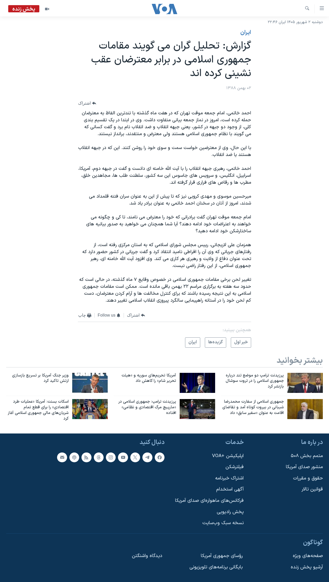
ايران (245, 33)
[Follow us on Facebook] (159, 457)
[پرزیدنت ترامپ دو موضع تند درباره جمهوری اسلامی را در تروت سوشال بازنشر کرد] (305, 383)
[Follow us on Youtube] (123, 457)
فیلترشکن (234, 467)
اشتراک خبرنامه (229, 478)
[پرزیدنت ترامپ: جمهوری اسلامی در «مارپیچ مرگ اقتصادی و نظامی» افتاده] (197, 409)
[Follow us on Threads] (99, 457)
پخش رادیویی (230, 511)
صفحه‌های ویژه (308, 555)
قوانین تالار (312, 489)
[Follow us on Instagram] (111, 457)
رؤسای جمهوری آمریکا (222, 555)
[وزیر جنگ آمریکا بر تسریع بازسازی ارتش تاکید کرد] (90, 383)
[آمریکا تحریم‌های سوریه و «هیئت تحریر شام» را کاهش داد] (197, 383)
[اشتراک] (62, 457)
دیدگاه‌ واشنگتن (147, 555)
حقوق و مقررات (308, 478)
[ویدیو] (47, 9)
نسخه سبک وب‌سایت (223, 523)
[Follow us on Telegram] (147, 457)
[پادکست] (74, 457)
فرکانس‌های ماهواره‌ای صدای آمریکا (209, 500)
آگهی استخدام (230, 489)
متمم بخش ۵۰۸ (307, 455)
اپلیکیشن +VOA (228, 455)
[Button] (87, 103)
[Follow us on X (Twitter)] (135, 457)
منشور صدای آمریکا (304, 467)
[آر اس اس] (86, 457)
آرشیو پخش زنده (307, 567)
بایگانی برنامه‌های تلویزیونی (216, 567)
